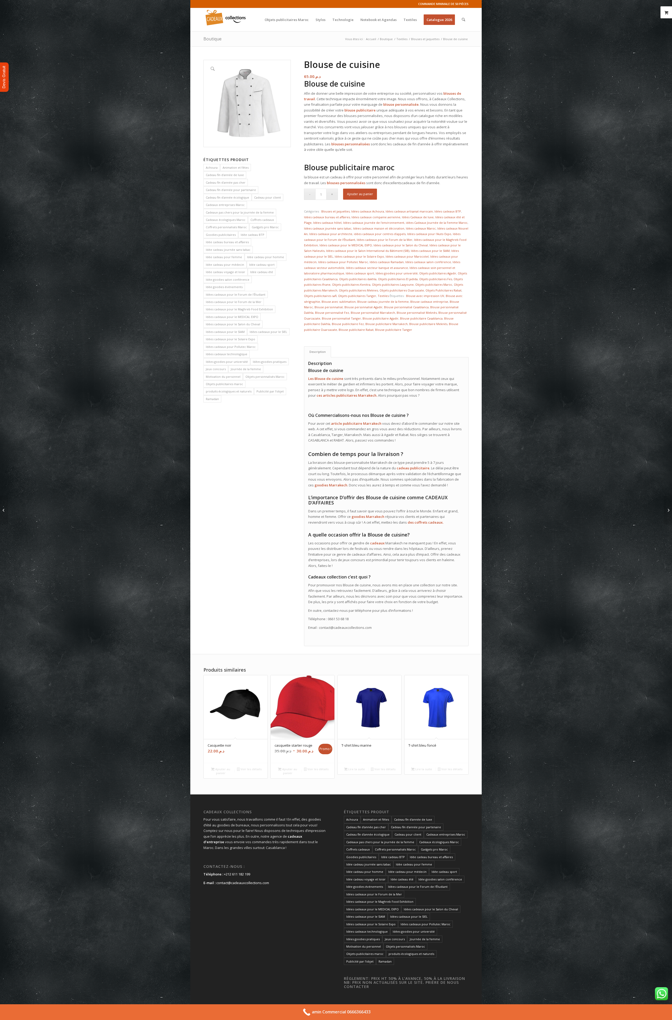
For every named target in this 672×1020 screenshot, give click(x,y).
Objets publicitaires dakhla (357, 279)
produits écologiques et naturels (228, 391)
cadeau (403, 468)
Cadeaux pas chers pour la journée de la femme (240, 212)
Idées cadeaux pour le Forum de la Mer (233, 302)
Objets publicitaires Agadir (437, 273)
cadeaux (435, 522)
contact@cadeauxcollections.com (242, 882)
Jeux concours (216, 369)
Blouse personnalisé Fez (332, 313)
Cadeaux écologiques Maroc (225, 220)
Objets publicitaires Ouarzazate (402, 290)
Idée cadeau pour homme (265, 257)
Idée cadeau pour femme (224, 257)
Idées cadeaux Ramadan (387, 262)
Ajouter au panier (360, 194)
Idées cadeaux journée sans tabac (327, 228)
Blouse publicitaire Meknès (428, 324)
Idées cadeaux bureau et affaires (327, 217)
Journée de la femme (246, 369)
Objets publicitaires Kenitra (351, 284)
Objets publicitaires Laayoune (393, 284)
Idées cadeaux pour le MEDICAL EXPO (232, 317)
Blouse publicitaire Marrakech (386, 324)
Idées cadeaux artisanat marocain (409, 211)
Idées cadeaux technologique (226, 354)
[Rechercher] (463, 19)
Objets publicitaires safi (320, 296)
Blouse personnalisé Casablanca (406, 307)
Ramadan (212, 399)
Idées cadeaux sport (360, 273)
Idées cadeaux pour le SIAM (225, 332)
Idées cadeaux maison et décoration (378, 228)
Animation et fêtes (236, 167)
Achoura (212, 167)
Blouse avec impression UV (425, 296)
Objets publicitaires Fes (435, 279)
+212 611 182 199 (237, 874)
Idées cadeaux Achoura (367, 211)
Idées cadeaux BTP (447, 211)
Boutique (212, 39)
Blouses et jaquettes (335, 211)
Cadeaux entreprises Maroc (225, 205)
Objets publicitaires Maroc (433, 284)
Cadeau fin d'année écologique (227, 197)
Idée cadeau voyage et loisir (225, 272)
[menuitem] (286, 19)
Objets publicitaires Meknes (358, 290)
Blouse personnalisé (328, 307)
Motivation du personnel (223, 377)
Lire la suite (356, 769)
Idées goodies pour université (227, 362)
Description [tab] (317, 352)
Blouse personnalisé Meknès (417, 313)
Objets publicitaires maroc (224, 384)
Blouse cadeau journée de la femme (383, 302)
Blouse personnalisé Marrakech (373, 313)
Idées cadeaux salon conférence (428, 262)
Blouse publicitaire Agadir (380, 318)
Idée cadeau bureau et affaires (227, 242)
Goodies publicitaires (221, 235)
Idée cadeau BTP (252, 235)
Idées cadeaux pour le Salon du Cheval (233, 324)
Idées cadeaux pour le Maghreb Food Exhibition (239, 309)
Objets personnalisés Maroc (265, 377)
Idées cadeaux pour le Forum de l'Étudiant (235, 294)
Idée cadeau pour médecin (225, 265)
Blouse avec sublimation (339, 302)
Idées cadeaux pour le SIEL (268, 332)
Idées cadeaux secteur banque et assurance (377, 268)
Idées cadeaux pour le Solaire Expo (230, 339)
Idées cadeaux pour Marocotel (407, 256)
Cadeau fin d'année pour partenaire (231, 190)
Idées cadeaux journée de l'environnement (373, 223)
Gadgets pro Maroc (265, 227)
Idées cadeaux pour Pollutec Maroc (231, 347)
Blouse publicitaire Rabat (356, 330)
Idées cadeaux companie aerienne (375, 217)
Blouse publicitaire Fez (348, 324)
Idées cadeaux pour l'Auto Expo (429, 234)
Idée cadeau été (261, 272)
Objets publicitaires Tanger (357, 296)
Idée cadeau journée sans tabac (228, 250)
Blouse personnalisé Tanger (341, 318)
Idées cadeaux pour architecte (330, 234)
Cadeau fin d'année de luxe (225, 175)
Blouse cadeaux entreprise (429, 302)
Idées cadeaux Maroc (421, 228)
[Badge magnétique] (4, 510)
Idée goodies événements (224, 287)
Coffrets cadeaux (262, 220)
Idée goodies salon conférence (227, 279)
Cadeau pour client (267, 197)
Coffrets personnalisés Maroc (226, 227)
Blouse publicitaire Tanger (393, 330)
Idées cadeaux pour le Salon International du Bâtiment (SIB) (367, 251)
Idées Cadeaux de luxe (418, 217)
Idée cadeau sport (262, 265)
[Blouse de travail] (668, 510)
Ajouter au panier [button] (222, 771)
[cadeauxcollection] (225, 19)
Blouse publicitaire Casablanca (421, 318)
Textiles (383, 296)
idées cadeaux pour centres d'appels (380, 234)
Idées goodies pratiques (269, 362)
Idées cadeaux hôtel (327, 223)
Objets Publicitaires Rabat (443, 290)
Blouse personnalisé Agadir (363, 307)
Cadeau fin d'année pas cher (225, 182)
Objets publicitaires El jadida (398, 279)
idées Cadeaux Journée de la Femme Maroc (437, 223)
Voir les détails (251, 769)
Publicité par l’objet (270, 391)
